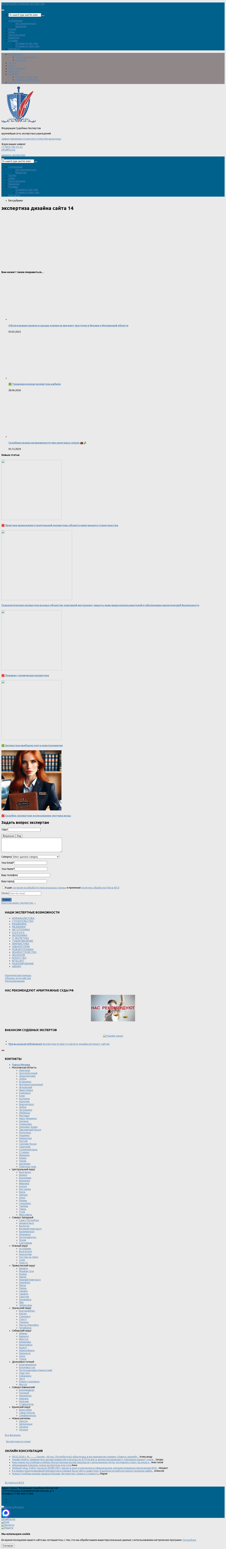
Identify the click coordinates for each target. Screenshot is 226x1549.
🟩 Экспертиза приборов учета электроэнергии (32, 745)
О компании (15, 20)
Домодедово (27, 1076)
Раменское (25, 1138)
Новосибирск (27, 1350)
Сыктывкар (25, 1242)
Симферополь (27, 1415)
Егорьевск (25, 1081)
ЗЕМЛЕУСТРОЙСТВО (24, 952)
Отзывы (13, 40)
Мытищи (24, 1115)
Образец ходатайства (18, 978)
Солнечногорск (28, 1149)
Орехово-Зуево (28, 1127)
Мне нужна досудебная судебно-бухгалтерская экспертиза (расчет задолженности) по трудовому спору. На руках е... (81, 1462)
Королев (24, 1101)
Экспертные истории (18, 1441)
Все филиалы (13, 1435)
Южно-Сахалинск (29, 1381)
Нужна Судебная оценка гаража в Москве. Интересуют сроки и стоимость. (55, 1473)
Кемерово (25, 1342)
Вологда (24, 1226)
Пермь (23, 1288)
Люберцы (24, 1112)
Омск (22, 1356)
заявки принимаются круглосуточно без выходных (31, 138)
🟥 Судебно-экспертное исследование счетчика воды (36, 815)
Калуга (23, 1186)
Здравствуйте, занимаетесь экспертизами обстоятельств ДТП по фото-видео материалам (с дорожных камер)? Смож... (83, 1459)
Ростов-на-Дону (28, 1257)
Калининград (26, 1231)
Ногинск (24, 1121)
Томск (22, 1358)
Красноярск (25, 1344)
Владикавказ (26, 1390)
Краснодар (25, 1254)
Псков (22, 1240)
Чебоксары (25, 1305)
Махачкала (25, 1395)
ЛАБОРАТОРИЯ (21, 946)
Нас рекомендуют (26, 23)
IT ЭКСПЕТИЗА (20, 938)
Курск (22, 1192)
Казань (23, 1274)
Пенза (22, 1285)
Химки (22, 1158)
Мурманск (25, 1234)
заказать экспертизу (13, 155)
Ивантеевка (26, 1090)
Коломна (24, 1098)
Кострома (25, 1189)
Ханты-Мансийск (29, 1325)
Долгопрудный (28, 1073)
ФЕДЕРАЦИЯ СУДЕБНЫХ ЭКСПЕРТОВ (22, 3)
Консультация (16, 34)
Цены (11, 32)
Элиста (23, 1262)
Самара (23, 1291)
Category (6, 856)
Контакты (14, 49)
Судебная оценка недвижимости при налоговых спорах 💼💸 (47, 442)
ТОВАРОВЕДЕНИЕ (22, 940)
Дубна (22, 1078)
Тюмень (24, 1322)
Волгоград (25, 1251)
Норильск (25, 1353)
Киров (22, 1276)
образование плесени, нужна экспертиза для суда (41, 1465)
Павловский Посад (30, 1129)
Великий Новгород (30, 1228)
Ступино (24, 1152)
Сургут (23, 1319)
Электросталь (27, 1166)
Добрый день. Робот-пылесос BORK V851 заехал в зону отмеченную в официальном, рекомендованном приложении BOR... (85, 1468)
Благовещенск (27, 1364)
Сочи (22, 1259)
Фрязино (24, 1155)
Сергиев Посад (28, 1143)
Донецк (23, 1426)
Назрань (24, 1398)
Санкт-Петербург (29, 1220)
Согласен (8, 1545)
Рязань (23, 1200)
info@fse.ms (8, 149)
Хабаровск (25, 1375)
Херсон (23, 1421)
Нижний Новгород (30, 1279)
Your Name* (8, 869)
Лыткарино (25, 1110)
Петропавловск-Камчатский (35, 1370)
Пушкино (24, 1135)
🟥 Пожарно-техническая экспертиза (25, 675)
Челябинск (25, 1327)
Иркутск (23, 1339)
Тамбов (23, 1206)
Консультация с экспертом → (18, 902)
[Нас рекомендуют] (113, 1008)
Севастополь (27, 1412)
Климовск (25, 1093)
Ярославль (25, 1214)
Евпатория (25, 1409)
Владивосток (27, 1367)
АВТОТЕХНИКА (21, 929)
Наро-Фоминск (28, 1118)
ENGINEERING (19, 924)
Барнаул (24, 1336)
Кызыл (23, 1347)
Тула (22, 1211)
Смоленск (25, 1203)
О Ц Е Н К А (18, 932)
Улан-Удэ (24, 1373)
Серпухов (24, 1146)
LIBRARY (16, 966)
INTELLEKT (18, 960)
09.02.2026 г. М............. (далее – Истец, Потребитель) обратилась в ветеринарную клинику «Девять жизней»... (75, 1456)
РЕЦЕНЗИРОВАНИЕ (23, 963)
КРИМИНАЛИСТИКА (23, 918)
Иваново (24, 1183)
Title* (4, 829)
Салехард (25, 1316)
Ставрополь (26, 1404)
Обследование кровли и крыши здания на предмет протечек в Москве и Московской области (68, 325)
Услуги (12, 29)
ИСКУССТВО (19, 957)
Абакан (23, 1333)
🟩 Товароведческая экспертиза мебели (34, 384)
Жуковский (25, 1087)
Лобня (22, 1107)
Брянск (23, 1175)
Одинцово (25, 1124)
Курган (23, 1313)
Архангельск (26, 1223)
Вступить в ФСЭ (14, 1482)
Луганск (23, 1429)
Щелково (24, 1163)
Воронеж (24, 1180)
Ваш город (7, 881)
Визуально (8, 836)
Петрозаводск (27, 1237)
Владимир (25, 1177)
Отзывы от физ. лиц (27, 46)
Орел (22, 1197)
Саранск (23, 1293)
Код (19, 836)
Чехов (22, 1160)
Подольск (25, 1132)
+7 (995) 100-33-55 (12, 147)
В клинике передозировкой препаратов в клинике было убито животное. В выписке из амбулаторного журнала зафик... (83, 1470)
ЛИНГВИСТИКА (20, 943)
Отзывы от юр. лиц (27, 43)
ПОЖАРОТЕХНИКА (23, 949)
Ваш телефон (9, 875)
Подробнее (189, 1540)
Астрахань (25, 1248)
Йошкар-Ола (26, 1271)
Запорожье (25, 1424)
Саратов (24, 1296)
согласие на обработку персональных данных (39, 887)
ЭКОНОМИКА (19, 935)
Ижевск (23, 1268)
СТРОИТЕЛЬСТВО (23, 921)
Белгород (25, 1172)
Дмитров (24, 1070)
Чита (22, 1378)
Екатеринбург (27, 1310)
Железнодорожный (31, 1084)
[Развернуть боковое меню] (2, 1050)
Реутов (23, 1141)
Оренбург (24, 1282)
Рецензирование (15, 981)
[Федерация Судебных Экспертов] (18, 122)
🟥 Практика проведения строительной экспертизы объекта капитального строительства (59, 525)
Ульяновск (25, 1299)
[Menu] (2, 10)
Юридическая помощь (18, 975)
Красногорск (26, 1104)
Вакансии (21, 26)
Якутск (23, 1384)
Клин (22, 1095)
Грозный (24, 1392)
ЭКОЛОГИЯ (18, 955)
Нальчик (24, 1401)
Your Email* (7, 862)
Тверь (22, 1209)
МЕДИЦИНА (19, 926)
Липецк (23, 1194)
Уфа (21, 1302)
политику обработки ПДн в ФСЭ (100, 887)
